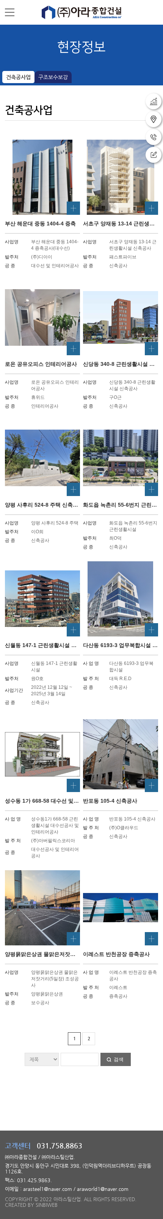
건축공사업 (18, 77)
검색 (119, 1059)
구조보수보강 (53, 77)
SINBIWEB (47, 1205)
